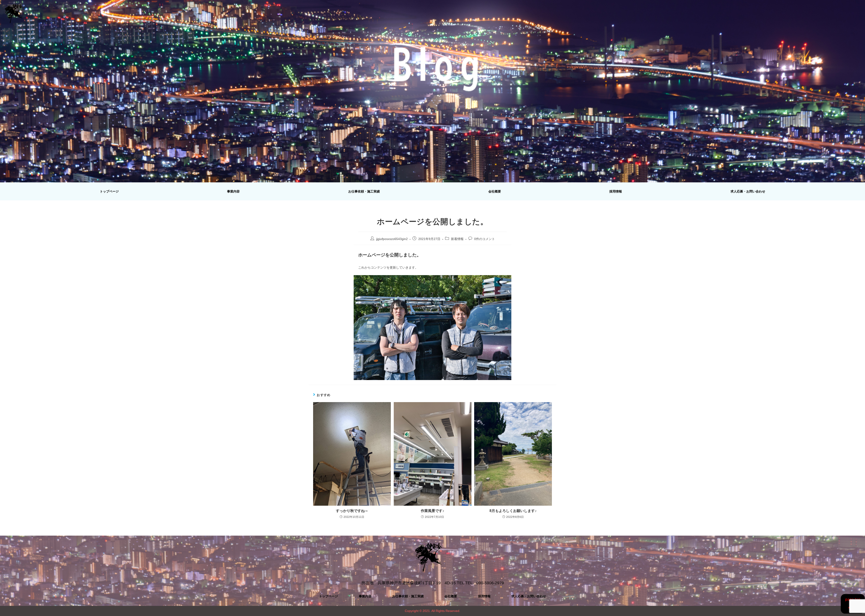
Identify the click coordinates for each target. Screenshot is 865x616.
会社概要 (494, 191)
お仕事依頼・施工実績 (364, 191)
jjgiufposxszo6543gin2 (392, 239)
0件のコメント (484, 239)
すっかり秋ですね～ (352, 511)
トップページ (109, 191)
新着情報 (457, 239)
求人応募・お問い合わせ (748, 191)
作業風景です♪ (432, 511)
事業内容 (233, 191)
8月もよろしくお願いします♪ (513, 511)
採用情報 (615, 191)
